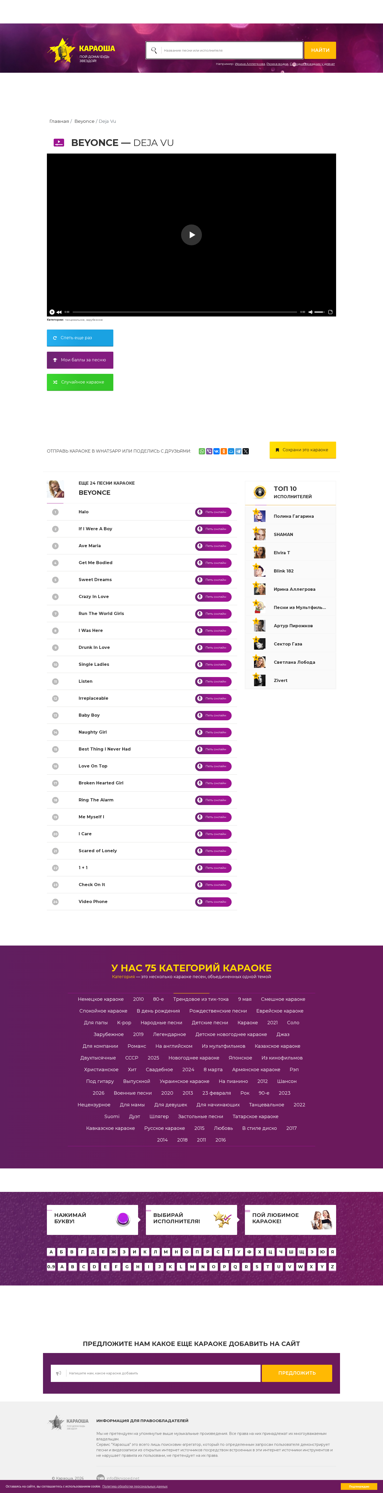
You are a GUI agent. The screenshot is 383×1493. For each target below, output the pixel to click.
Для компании (100, 1046)
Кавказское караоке (110, 1128)
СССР (131, 1058)
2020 (167, 1093)
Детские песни (210, 1023)
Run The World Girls (101, 613)
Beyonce (85, 121)
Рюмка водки (277, 64)
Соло (293, 1023)
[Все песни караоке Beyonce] (55, 488)
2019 (138, 1034)
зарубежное (94, 319)
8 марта (213, 1069)
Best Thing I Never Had (105, 749)
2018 (182, 1140)
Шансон (287, 1081)
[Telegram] (238, 451)
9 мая (245, 999)
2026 (98, 1093)
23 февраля (216, 1093)
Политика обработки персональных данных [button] (135, 1486)
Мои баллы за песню (83, 359)
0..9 (51, 1266)
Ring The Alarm (96, 799)
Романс (137, 1046)
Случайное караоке (82, 382)
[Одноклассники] (224, 451)
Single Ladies (94, 664)
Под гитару (100, 1081)
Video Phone (93, 901)
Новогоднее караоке (194, 1058)
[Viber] (209, 451)
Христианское (101, 1069)
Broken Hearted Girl (101, 783)
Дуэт (134, 1116)
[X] (246, 451)
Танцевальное (266, 1105)
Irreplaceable (93, 698)
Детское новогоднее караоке (231, 1034)
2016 (220, 1140)
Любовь (223, 1128)
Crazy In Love (94, 596)
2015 (199, 1128)
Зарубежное (109, 1034)
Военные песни (133, 1093)
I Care (85, 833)
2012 (262, 1081)
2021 (272, 1023)
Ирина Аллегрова (250, 64)
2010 (138, 999)
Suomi (112, 1116)
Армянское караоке (256, 1069)
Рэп (294, 1069)
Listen (85, 681)
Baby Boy (89, 715)
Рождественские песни (218, 1011)
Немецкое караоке (101, 999)
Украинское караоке (184, 1081)
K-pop (124, 1023)
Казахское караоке (277, 1046)
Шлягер (159, 1116)
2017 (291, 1128)
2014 (162, 1140)
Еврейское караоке (280, 1011)
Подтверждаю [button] (359, 1486)
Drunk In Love (94, 647)
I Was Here (91, 630)
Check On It (92, 884)
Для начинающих (218, 1105)
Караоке (248, 1023)
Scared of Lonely (98, 850)
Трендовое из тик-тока (201, 999)
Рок (244, 1093)
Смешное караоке (283, 999)
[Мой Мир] (231, 451)
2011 (201, 1140)
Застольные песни (200, 1116)
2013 (188, 1093)
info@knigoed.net (123, 1478)
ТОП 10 (293, 492)
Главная (59, 121)
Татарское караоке (256, 1116)
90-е (264, 1093)
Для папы (96, 1023)
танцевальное (75, 319)
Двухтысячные (98, 1058)
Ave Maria (90, 545)
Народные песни (161, 1023)
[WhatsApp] (202, 451)
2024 (188, 1069)
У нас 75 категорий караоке (191, 968)
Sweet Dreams (95, 579)
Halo (84, 511)
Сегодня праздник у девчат (312, 64)
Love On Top (93, 766)
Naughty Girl (93, 732)
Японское (240, 1058)
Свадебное (159, 1069)
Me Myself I (91, 816)
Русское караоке (164, 1128)
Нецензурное (94, 1105)
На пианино (233, 1081)
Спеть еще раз (76, 337)
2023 (285, 1093)
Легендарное (169, 1034)
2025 (153, 1058)
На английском (174, 1046)
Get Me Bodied (96, 562)
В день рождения (158, 1011)
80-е (158, 999)
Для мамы (132, 1105)
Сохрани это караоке (305, 449)
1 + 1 (83, 867)
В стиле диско (259, 1128)
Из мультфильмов (223, 1046)
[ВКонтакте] (216, 451)
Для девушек (170, 1105)
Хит (132, 1069)
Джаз (282, 1034)
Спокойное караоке (103, 1011)
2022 (299, 1105)
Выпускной (136, 1081)
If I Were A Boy (95, 528)
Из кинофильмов (282, 1058)
